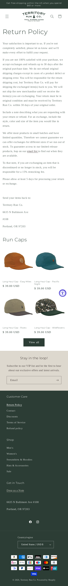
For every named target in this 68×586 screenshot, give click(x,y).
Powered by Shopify (46, 580)
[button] (7, 16)
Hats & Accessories (17, 465)
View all (34, 342)
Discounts (12, 416)
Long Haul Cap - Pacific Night (46, 282)
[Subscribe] (57, 380)
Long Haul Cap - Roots (15, 327)
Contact (11, 410)
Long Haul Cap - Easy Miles (17, 281)
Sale (9, 471)
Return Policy (14, 404)
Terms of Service (16, 422)
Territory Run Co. (28, 580)
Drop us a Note (15, 490)
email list (32, 151)
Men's (10, 447)
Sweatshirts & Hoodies (19, 459)
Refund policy (15, 428)
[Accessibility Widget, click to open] (62, 293)
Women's (12, 453)
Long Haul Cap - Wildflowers (49, 327)
